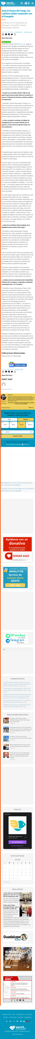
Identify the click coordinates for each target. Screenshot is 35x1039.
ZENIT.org (21, 44)
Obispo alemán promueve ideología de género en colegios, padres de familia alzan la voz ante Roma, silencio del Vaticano (20, 755)
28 (5, 878)
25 (21, 875)
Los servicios (28, 1014)
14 (5, 872)
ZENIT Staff (18, 32)
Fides (3, 65)
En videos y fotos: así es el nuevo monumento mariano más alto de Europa (20, 737)
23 (13, 875)
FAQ (13, 1014)
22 (9, 875)
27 (29, 875)
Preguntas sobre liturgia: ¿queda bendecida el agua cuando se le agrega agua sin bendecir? (20, 720)
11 (21, 869)
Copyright (20, 1017)
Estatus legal (12, 1017)
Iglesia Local (28, 32)
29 (9, 878)
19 (25, 872)
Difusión (6, 1017)
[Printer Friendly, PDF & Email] (6, 42)
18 (21, 872)
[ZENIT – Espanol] (10, 3)
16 (13, 872)
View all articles (7, 389)
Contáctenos (28, 1017)
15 (9, 872)
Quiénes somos (6, 1014)
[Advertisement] (17, 469)
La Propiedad (19, 1014)
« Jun (4, 882)
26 (25, 875)
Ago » (8, 882)
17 (17, 872)
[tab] (10, 978)
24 (17, 875)
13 (29, 869)
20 (29, 872)
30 (13, 878)
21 (5, 875)
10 (17, 869)
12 (25, 869)
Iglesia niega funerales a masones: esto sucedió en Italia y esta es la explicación (20, 745)
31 (17, 878)
